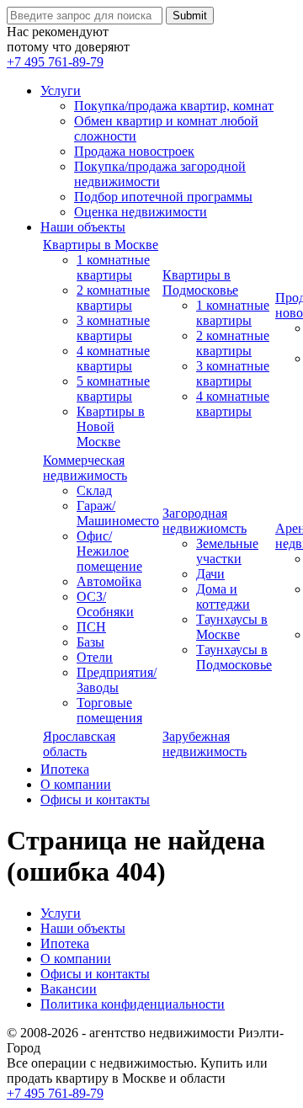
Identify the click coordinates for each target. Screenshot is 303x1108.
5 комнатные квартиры (113, 388)
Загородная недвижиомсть (204, 520)
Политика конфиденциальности (132, 1004)
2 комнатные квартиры (113, 297)
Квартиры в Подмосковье (200, 282)
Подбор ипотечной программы (163, 196)
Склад (94, 490)
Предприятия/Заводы (117, 680)
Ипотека (64, 769)
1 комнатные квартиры (113, 267)
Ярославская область (79, 744)
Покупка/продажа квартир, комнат (174, 106)
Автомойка (109, 581)
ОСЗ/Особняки (105, 604)
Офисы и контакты (95, 799)
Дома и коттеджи (223, 596)
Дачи (210, 574)
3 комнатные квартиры (113, 328)
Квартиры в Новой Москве (111, 426)
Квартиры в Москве (100, 244)
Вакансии (68, 989)
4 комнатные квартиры (113, 358)
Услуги (60, 90)
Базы (90, 642)
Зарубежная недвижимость (204, 744)
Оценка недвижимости (140, 212)
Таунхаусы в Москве (232, 627)
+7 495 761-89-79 (55, 62)
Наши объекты (82, 227)
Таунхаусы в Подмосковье (234, 657)
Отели (95, 657)
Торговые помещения (109, 710)
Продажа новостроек (134, 151)
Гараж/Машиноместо (118, 513)
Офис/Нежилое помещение (109, 551)
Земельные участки (227, 551)
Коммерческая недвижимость (85, 467)
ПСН (91, 627)
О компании (75, 784)
